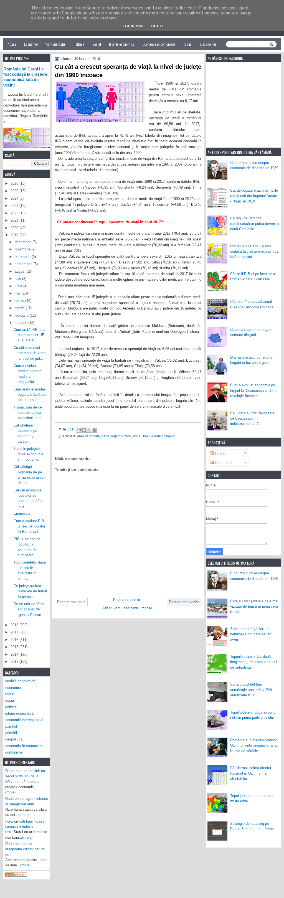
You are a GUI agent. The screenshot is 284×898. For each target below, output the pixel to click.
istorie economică (19, 713)
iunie (19, 286)
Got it (157, 26)
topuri (170, 436)
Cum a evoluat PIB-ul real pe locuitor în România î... (29, 526)
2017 (15, 632)
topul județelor (153, 436)
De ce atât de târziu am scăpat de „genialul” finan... (29, 609)
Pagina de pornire (127, 600)
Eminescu (22, 513)
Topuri (187, 44)
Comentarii (223, 463)
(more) (10, 792)
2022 (15, 213)
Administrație (55, 44)
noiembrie (23, 249)
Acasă (11, 44)
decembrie (23, 242)
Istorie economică (122, 44)
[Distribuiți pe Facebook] (94, 430)
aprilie (20, 301)
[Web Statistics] (16, 875)
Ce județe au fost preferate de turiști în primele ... (30, 591)
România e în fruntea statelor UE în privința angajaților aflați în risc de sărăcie (254, 745)
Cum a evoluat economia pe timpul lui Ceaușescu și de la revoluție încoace (253, 390)
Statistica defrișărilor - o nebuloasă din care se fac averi (251, 634)
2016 (15, 640)
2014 (15, 654)
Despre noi (208, 44)
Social (96, 44)
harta (105, 436)
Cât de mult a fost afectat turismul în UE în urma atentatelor (250, 773)
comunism (13, 752)
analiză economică (20, 681)
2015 (15, 647)
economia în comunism (24, 746)
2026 (15, 183)
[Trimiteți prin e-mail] (79, 430)
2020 (15, 228)
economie (13, 688)
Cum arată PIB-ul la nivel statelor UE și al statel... (29, 335)
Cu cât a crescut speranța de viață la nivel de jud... (29, 353)
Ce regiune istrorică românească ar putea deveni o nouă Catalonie (254, 223)
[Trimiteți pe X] (89, 430)
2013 (15, 661)
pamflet (11, 726)
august (21, 271)
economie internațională (24, 720)
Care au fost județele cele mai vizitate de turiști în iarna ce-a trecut (254, 606)
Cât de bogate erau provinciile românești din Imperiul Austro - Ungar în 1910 (254, 195)
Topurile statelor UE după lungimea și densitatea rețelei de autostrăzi (253, 662)
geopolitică (13, 739)
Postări (220, 453)
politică (11, 707)
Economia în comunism (159, 44)
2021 (15, 220)
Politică (78, 44)
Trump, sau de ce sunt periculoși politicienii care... (29, 412)
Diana (9, 771)
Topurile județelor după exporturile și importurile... (28, 454)
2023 (15, 206)
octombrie (23, 257)
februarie (22, 315)
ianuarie (21, 323)
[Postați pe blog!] (84, 430)
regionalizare (121, 436)
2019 (15, 235)
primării (11, 733)
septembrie (24, 264)
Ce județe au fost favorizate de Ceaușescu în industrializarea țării (252, 418)
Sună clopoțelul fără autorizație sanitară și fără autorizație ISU (251, 689)
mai (18, 293)
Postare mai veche (184, 602)
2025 (15, 191)
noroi (9, 821)
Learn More (134, 26)
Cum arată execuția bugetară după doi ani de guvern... (30, 394)
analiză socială (88, 436)
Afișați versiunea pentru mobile (127, 608)
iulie (18, 278)
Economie (31, 44)
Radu (9, 798)
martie (20, 308)
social (137, 436)
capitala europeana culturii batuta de (25, 849)
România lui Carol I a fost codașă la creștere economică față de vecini (254, 251)
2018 (15, 625)
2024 (15, 198)
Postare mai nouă (71, 602)
